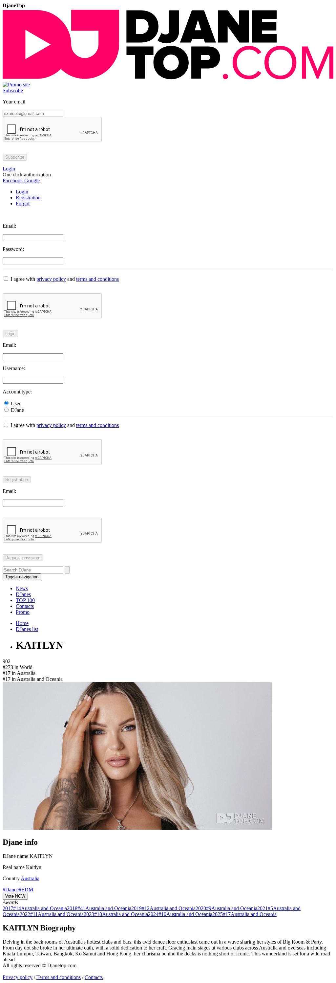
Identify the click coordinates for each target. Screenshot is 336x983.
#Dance (11, 889)
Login (22, 191)
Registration (28, 197)
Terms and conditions (58, 977)
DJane (17, 410)
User (15, 403)
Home (22, 623)
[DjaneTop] (168, 78)
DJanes (23, 594)
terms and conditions (97, 279)
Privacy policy (17, 977)
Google (31, 180)
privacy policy (51, 279)
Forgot (23, 203)
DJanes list (27, 629)
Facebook (13, 180)
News (22, 588)
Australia (30, 878)
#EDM (26, 889)
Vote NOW (15, 896)
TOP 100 (25, 600)
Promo (23, 612)
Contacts (25, 606)
